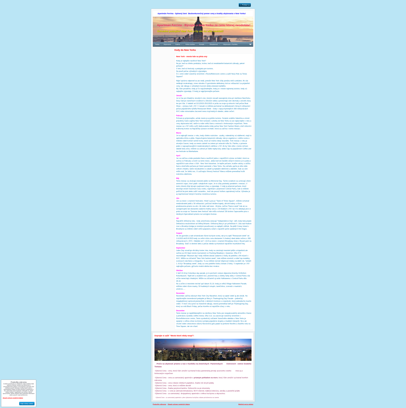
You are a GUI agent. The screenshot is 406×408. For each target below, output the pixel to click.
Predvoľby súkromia (159, 404)
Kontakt (201, 44)
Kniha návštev (190, 44)
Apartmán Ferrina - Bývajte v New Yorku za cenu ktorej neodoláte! (203, 25)
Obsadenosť (214, 44)
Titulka (157, 44)
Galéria (177, 44)
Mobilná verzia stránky (245, 404)
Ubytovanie (167, 44)
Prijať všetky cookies (26, 403)
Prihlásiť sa (246, 5)
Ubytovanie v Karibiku (230, 44)
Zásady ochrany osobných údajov (179, 404)
